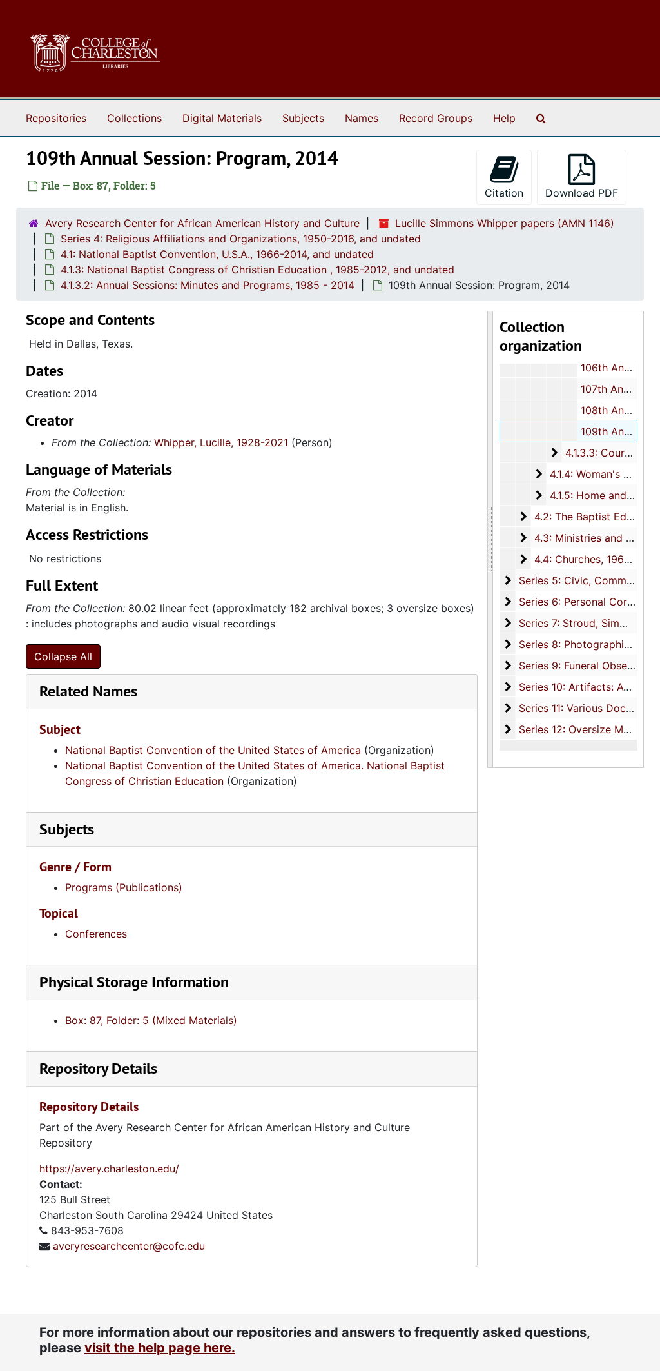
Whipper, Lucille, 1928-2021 (221, 442)
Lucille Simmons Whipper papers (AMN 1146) (504, 223)
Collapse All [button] (63, 656)
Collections (134, 118)
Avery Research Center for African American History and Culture (202, 223)
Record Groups (435, 118)
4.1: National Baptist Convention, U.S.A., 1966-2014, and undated (217, 254)
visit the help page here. (159, 1348)
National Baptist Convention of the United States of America (213, 750)
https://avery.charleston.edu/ (109, 1168)
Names (361, 118)
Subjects (303, 118)
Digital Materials (222, 118)
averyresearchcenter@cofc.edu (129, 1245)
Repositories (56, 118)
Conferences (96, 933)
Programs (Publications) (123, 887)
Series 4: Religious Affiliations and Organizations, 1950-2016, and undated (241, 238)
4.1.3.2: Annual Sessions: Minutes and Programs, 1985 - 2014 (207, 285)
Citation (504, 192)
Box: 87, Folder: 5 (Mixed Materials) (151, 1020)
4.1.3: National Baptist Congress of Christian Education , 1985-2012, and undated (257, 269)
